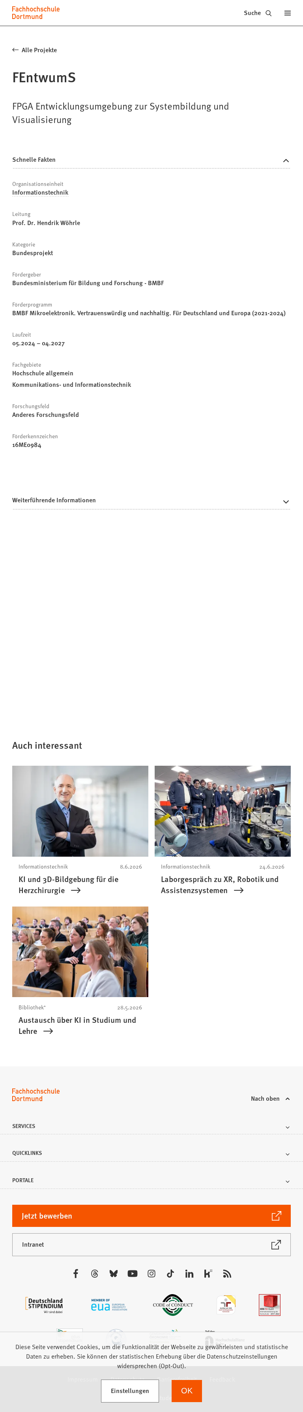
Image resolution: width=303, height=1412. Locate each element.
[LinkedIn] (189, 1273)
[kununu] (208, 1273)
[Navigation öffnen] (287, 12)
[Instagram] (151, 1273)
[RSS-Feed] (227, 1273)
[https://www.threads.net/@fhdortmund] (94, 1273)
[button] (151, 502)
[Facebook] (75, 1273)
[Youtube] (132, 1273)
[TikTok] (170, 1273)
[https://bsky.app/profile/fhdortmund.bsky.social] (113, 1273)
